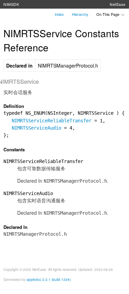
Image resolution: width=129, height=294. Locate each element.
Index (59, 14)
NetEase (118, 4)
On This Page (108, 14)
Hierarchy (80, 14)
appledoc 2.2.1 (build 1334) (48, 279)
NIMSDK (11, 4)
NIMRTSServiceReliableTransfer (52, 120)
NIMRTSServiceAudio (36, 128)
